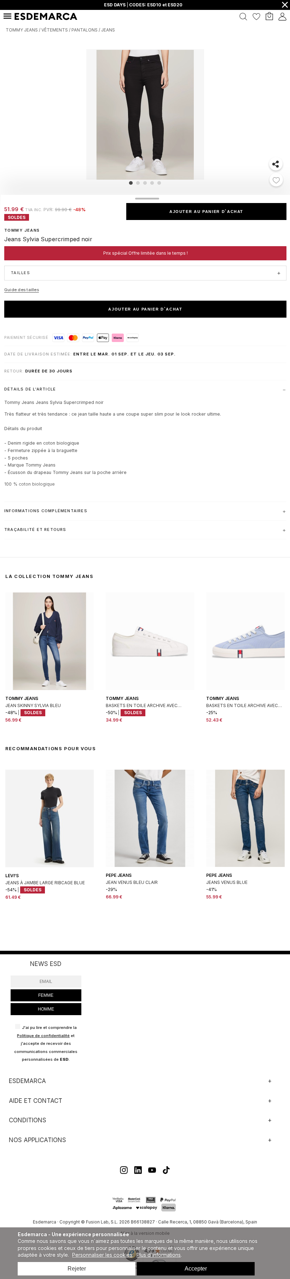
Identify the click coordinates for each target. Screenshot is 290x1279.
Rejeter (77, 1269)
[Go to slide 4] (152, 183)
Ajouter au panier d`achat (206, 211)
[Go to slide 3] (145, 183)
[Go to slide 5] (159, 183)
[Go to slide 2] (138, 183)
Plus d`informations (159, 1255)
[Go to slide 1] (131, 183)
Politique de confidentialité (43, 1035)
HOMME (46, 1009)
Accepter (196, 1269)
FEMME (45, 995)
